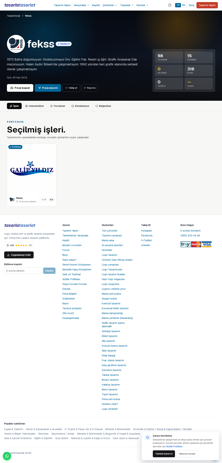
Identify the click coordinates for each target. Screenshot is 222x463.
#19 (51, 200)
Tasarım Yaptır (62, 5)
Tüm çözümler (110, 230)
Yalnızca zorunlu (187, 453)
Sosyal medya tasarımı (114, 345)
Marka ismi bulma (111, 293)
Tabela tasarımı (110, 374)
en (183, 5)
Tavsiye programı (72, 308)
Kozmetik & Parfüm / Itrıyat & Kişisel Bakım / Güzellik (162, 429)
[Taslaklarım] (170, 5)
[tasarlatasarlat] (19, 5)
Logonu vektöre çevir (114, 288)
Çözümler (108, 5)
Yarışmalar (80, 5)
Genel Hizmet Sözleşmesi (76, 264)
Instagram (146, 230)
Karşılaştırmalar (70, 318)
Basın (65, 303)
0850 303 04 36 (190, 235)
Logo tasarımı (109, 254)
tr (178, 5)
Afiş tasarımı (108, 340)
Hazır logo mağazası (113, 279)
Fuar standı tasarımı (113, 360)
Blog (64, 254)
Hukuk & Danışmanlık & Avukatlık (44, 429)
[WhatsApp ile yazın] (7, 456)
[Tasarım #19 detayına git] (31, 168)
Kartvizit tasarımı (111, 303)
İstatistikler (68, 298)
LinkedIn (145, 245)
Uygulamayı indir (21, 254)
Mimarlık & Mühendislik (117, 429)
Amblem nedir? (110, 404)
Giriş (191, 5)
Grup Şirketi (61, 438)
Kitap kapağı (108, 355)
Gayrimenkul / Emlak (62, 433)
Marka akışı (108, 240)
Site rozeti (68, 313)
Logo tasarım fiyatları (113, 274)
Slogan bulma (109, 298)
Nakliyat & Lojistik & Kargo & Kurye (90, 438)
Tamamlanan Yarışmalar (75, 235)
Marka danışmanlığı (112, 313)
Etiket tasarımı (109, 336)
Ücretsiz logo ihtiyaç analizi (117, 259)
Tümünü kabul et (164, 453)
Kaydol (49, 270)
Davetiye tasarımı (111, 370)
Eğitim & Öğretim (43, 438)
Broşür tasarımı (110, 379)
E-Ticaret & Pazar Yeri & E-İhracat (84, 429)
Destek (140, 5)
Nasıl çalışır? (69, 259)
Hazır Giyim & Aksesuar (126, 438)
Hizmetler (107, 250)
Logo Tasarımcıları (112, 269)
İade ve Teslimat (71, 274)
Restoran (43, 433)
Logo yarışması (110, 264)
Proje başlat (22, 87)
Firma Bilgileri (69, 293)
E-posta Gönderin (191, 230)
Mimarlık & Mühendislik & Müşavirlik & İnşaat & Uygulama (108, 433)
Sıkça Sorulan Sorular (74, 284)
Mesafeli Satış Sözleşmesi (76, 269)
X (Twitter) (146, 240)
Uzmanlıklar (36, 106)
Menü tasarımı (109, 389)
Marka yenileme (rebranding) (117, 318)
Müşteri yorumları (72, 245)
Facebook (147, 235)
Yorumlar (59, 106)
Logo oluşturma (110, 284)
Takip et (73, 88)
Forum (66, 250)
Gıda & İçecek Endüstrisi (18, 438)
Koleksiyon (82, 106)
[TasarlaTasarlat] (19, 225)
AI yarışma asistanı (112, 245)
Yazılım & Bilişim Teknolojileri (20, 433)
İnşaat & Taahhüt (13, 429)
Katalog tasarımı (111, 384)
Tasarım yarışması (112, 235)
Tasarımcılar (13, 15)
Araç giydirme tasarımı (114, 365)
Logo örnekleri (110, 408)
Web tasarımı (109, 350)
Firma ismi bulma (111, 399)
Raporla (91, 88)
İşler (16, 106)
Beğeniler (105, 106)
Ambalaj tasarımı (111, 331)
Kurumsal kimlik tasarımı (115, 308)
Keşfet (96, 5)
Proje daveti (50, 87)
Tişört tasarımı (110, 394)
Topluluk (125, 5)
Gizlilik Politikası (71, 279)
